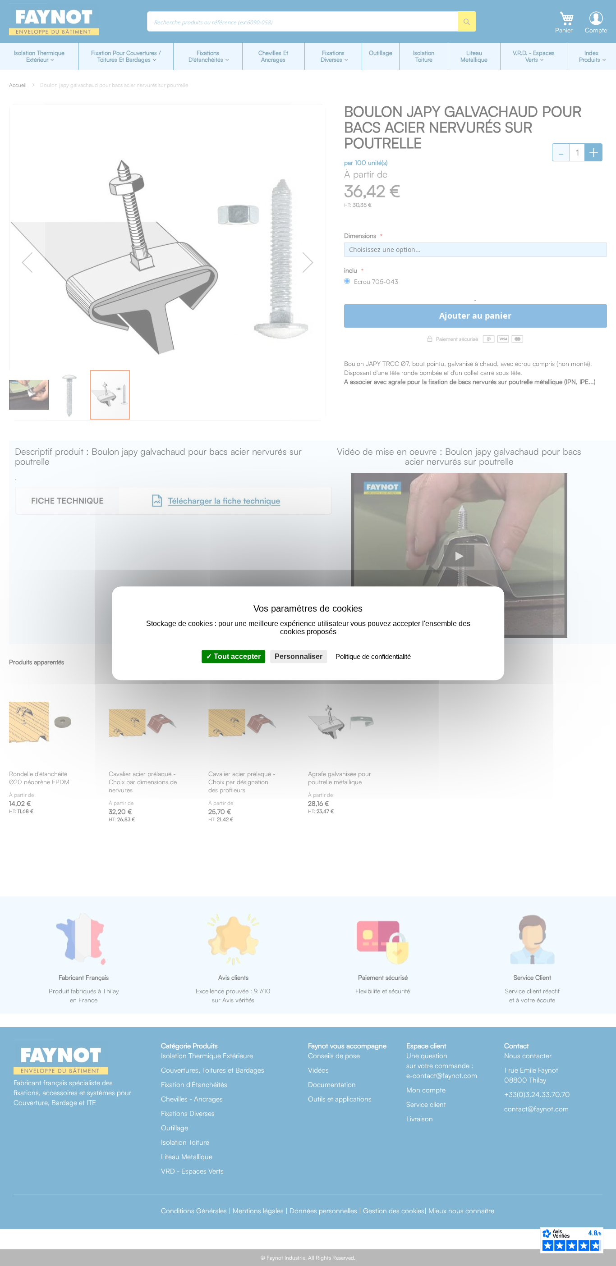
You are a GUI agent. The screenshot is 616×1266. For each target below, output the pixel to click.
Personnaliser (298, 656)
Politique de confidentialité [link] (373, 656)
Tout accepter (236, 656)
